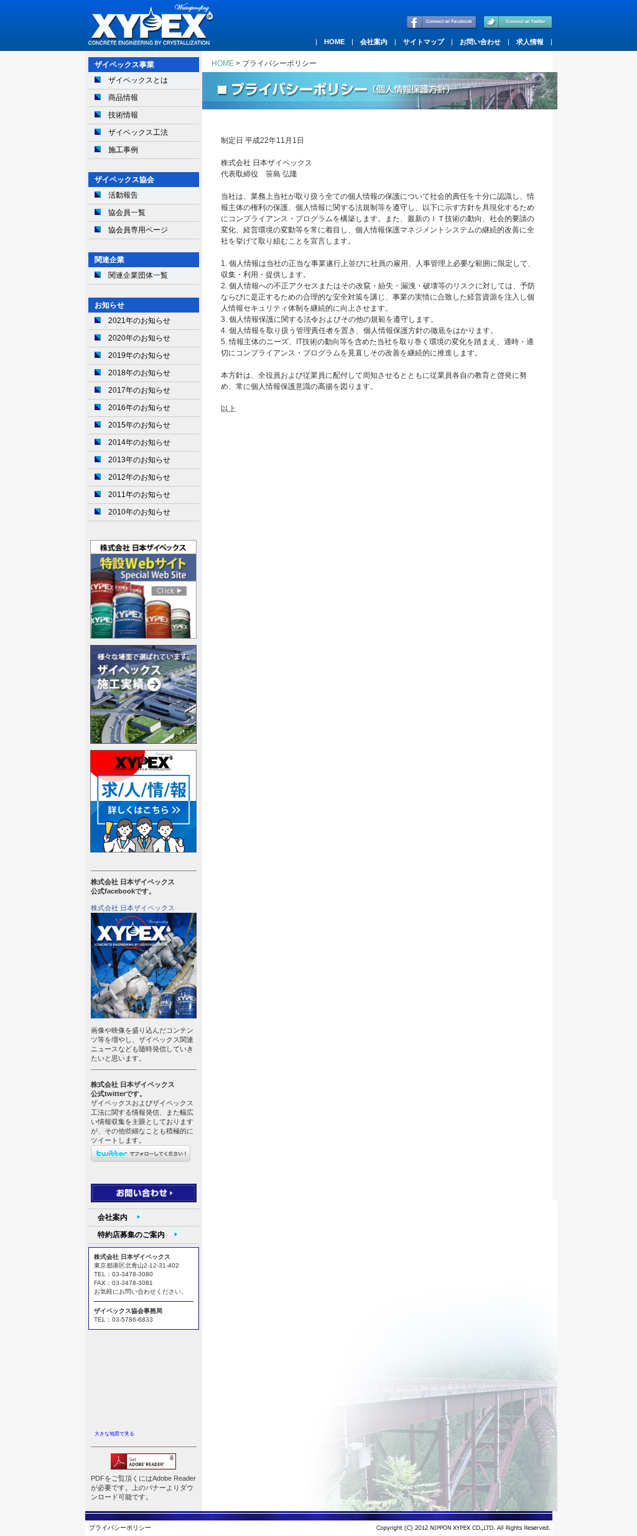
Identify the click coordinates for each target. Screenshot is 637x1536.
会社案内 (374, 41)
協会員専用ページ (138, 230)
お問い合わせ (480, 41)
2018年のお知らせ (139, 372)
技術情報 (123, 115)
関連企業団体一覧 (138, 275)
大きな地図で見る (114, 1433)
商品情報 (123, 97)
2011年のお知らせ (139, 494)
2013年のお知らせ (139, 459)
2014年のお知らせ (139, 442)
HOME (334, 41)
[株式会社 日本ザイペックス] (144, 1016)
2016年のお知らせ (139, 407)
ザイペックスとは (138, 80)
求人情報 (530, 41)
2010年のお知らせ (139, 512)
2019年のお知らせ (139, 355)
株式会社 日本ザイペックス (133, 908)
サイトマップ (423, 41)
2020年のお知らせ (139, 338)
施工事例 (123, 149)
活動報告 (123, 195)
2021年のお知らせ (139, 320)
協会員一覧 (127, 212)
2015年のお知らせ (139, 425)
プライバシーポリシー (120, 1527)
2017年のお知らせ (139, 390)
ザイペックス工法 (138, 132)
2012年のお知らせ (139, 477)
